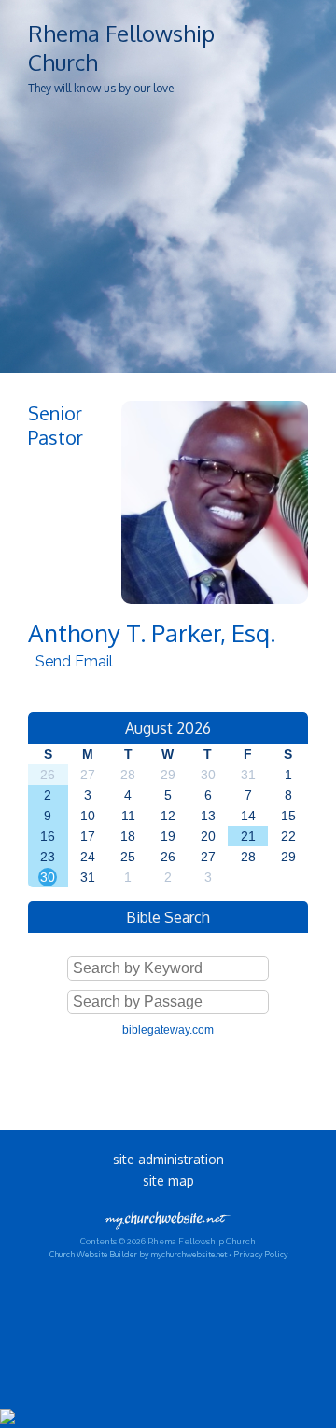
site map (168, 1180)
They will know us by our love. (102, 88)
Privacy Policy (260, 1254)
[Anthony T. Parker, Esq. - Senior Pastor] (214, 599)
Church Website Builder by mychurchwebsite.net (138, 1254)
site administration (168, 1159)
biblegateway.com (168, 1030)
